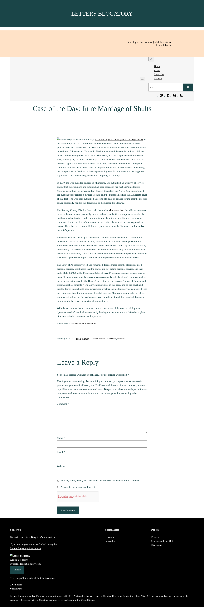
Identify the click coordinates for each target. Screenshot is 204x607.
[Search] (188, 87)
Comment (63, 403)
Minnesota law (116, 210)
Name (61, 437)
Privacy (155, 537)
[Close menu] (151, 59)
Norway (120, 338)
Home (157, 66)
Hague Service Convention (104, 338)
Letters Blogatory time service (25, 548)
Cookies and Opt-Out (162, 541)
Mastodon (110, 541)
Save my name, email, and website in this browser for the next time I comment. (100, 480)
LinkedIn (109, 537)
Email (61, 452)
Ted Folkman (82, 338)
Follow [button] (17, 569)
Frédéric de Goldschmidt (83, 323)
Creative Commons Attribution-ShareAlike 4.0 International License (137, 596)
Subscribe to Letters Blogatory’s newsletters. (32, 537)
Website (61, 466)
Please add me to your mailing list (77, 487)
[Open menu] (142, 79)
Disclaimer (156, 545)
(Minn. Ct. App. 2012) (119, 139)
